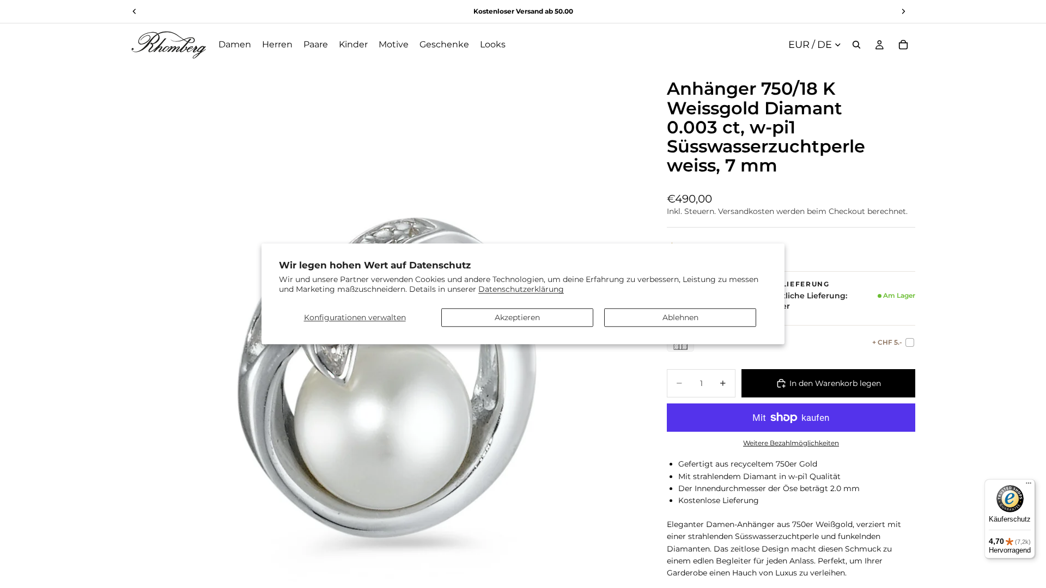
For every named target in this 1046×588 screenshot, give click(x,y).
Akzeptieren (517, 317)
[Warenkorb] (903, 45)
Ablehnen (680, 317)
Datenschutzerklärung (521, 290)
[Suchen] (856, 45)
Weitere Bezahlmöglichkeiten (791, 443)
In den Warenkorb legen (835, 383)
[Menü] (1028, 485)
